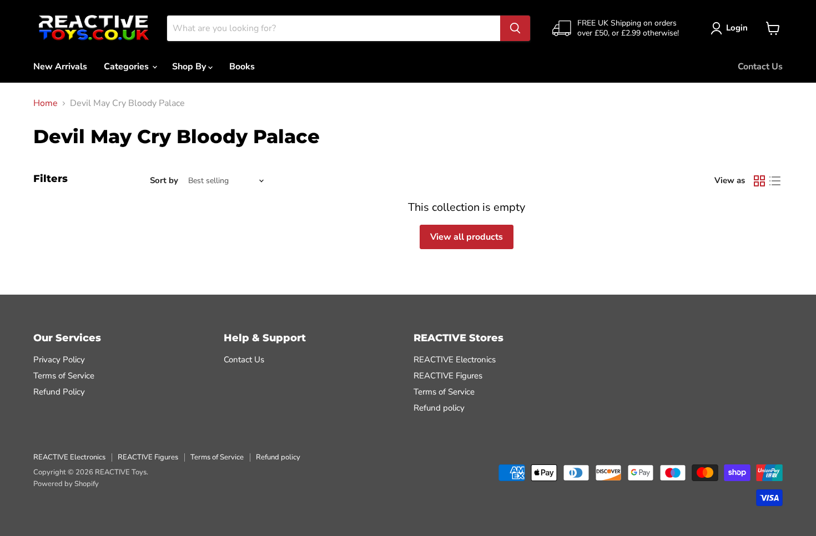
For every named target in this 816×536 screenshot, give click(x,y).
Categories (127, 66)
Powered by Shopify (66, 484)
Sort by (164, 180)
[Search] (515, 28)
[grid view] (759, 181)
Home (45, 103)
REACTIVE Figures (448, 375)
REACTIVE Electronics (455, 359)
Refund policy (439, 407)
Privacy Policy (59, 359)
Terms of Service (63, 375)
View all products (466, 237)
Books (242, 66)
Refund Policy (59, 391)
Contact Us (760, 66)
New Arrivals (60, 66)
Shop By (190, 66)
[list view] (775, 181)
